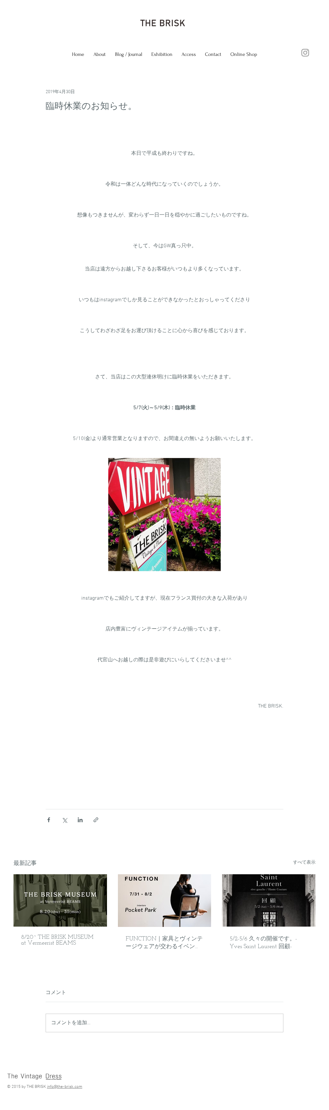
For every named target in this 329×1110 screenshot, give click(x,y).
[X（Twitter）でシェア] (64, 820)
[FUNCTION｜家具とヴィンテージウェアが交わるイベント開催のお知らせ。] (164, 900)
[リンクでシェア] (96, 820)
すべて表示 (304, 862)
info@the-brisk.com (64, 1086)
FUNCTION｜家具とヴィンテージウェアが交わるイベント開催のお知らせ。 (164, 943)
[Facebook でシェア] (49, 820)
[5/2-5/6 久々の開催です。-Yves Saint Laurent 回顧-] (269, 900)
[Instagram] (305, 53)
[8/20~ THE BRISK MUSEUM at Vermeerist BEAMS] (60, 900)
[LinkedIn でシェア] (80, 820)
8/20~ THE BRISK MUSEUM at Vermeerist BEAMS (57, 940)
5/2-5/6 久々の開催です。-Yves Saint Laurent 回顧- (263, 943)
